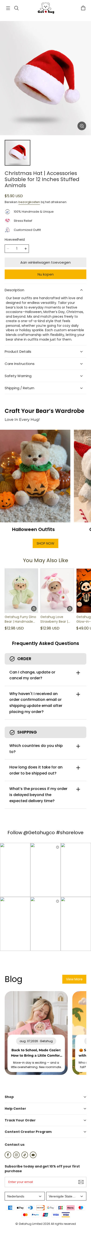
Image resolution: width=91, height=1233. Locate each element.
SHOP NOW (45, 543)
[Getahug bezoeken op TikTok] (24, 1157)
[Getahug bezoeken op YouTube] (33, 1157)
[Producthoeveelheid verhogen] (25, 248)
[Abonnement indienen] (81, 1182)
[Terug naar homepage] (45, 8)
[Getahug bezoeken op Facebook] (8, 1157)
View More (74, 979)
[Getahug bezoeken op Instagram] (16, 1157)
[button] (8, 8)
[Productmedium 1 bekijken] (17, 153)
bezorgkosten (29, 202)
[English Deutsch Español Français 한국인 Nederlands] (25, 1196)
